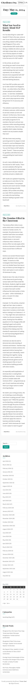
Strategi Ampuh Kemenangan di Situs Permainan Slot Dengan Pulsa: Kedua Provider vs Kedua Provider (13, 660)
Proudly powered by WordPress (10, 681)
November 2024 (7, 518)
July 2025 (5, 490)
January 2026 (7, 472)
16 (14, 594)
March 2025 (6, 504)
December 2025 (7, 475)
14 (7, 594)
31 (17, 599)
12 (23, 592)
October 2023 (7, 565)
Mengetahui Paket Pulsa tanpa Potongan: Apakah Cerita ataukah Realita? (12, 643)
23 (14, 597)
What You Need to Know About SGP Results (11, 28)
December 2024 (7, 515)
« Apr (4, 603)
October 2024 (7, 522)
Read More (6, 206)
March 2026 (6, 465)
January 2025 (7, 511)
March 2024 (6, 547)
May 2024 (5, 540)
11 (20, 592)
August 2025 (6, 486)
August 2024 (6, 529)
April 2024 (6, 543)
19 (23, 594)
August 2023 (6, 572)
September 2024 (7, 525)
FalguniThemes (15, 683)
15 (10, 594)
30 (14, 599)
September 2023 (7, 568)
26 (23, 597)
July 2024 (5, 533)
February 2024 (7, 551)
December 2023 (7, 558)
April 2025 (6, 500)
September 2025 (7, 483)
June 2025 (6, 493)
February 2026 (7, 468)
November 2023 (7, 561)
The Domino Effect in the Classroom (14, 219)
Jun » (8, 603)
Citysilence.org (9, 2)
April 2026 (6, 461)
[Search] (26, 2)
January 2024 (7, 554)
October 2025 (7, 479)
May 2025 (5, 497)
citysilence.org (21, 206)
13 (4, 594)
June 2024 (6, 536)
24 (17, 597)
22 (10, 597)
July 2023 (5, 576)
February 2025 (7, 508)
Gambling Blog (7, 617)
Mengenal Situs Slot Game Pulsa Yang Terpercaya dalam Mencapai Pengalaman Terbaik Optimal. (13, 633)
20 (4, 597)
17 (17, 594)
